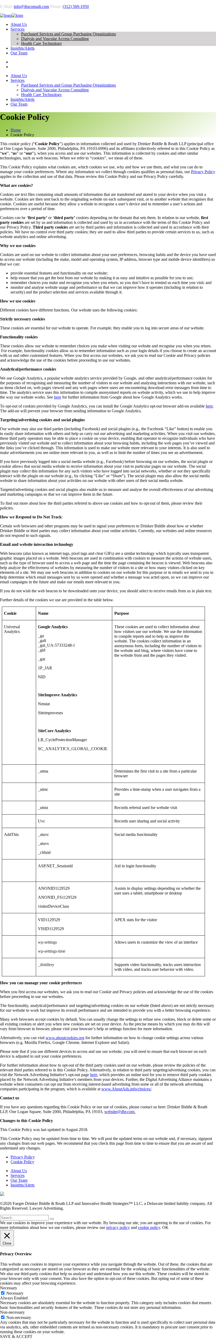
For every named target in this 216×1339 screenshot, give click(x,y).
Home (16, 130)
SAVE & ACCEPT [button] (16, 1336)
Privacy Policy (203, 171)
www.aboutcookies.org (65, 1037)
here (57, 397)
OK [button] (165, 1227)
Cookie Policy (22, 1162)
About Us (19, 1170)
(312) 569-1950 (76, 6)
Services (17, 1175)
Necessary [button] (8, 1288)
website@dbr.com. (119, 1111)
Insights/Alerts (23, 1185)
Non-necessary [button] (12, 1312)
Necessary (14, 1293)
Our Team (19, 1180)
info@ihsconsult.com (31, 6)
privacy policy (118, 1227)
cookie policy (149, 1227)
